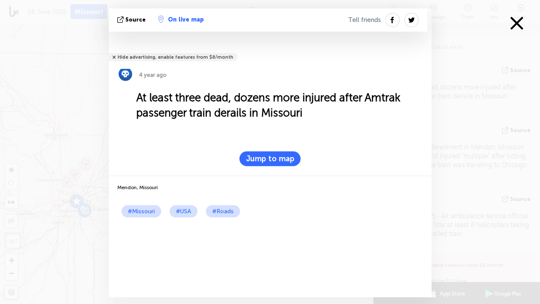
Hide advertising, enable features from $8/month (175, 57)
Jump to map (270, 158)
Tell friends (364, 20)
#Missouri (141, 211)
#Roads (223, 211)
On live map (186, 19)
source (135, 19)
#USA (183, 211)
